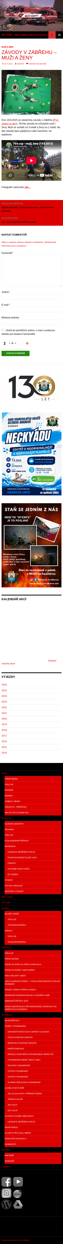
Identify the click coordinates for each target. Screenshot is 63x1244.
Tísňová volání (15, 1099)
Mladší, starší (12, 914)
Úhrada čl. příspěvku (16, 807)
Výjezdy (9, 880)
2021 (4, 713)
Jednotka (6, 818)
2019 (4, 724)
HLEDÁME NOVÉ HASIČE (19, 869)
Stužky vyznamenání (15, 1026)
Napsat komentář (37, 64)
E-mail (6, 305)
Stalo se (9, 784)
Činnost (12, 863)
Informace (10, 846)
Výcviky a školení (13, 886)
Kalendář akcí (12, 1021)
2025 (4, 690)
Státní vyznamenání (18, 1071)
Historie (9, 790)
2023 (4, 702)
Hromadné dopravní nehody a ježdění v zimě (27, 995)
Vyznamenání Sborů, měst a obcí (24, 1060)
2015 (4, 747)
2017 (4, 736)
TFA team (6, 903)
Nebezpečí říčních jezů (16, 1001)
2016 (4, 741)
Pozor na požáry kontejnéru (20, 970)
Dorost (8, 931)
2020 (4, 719)
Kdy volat (13, 1110)
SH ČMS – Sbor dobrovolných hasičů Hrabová (25, 35)
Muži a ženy (7, 47)
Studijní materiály (17, 925)
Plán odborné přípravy (17, 841)
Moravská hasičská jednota (22, 1043)
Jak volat (12, 1105)
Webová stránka (10, 317)
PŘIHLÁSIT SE (9, 1226)
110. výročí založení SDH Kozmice (19, 220)
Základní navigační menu (59, 35)
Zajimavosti (10, 1144)
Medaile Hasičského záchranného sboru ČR (30, 1054)
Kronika (9, 796)
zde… (27, 187)
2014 (4, 753)
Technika (9, 829)
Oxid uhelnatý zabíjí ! (15, 976)
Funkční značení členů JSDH (22, 858)
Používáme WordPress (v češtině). (16, 1240)
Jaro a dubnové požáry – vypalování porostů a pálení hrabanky (32, 982)
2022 (4, 707)
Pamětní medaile (16, 1049)
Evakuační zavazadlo (15, 1139)
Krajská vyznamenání (19, 1066)
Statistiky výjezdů (14, 891)
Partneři (6, 1150)
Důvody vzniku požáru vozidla (20, 990)
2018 (4, 730)
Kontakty (6, 1167)
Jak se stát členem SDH (17, 813)
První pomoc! (11, 1127)
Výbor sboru (11, 779)
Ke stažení (13, 874)
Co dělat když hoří (14, 1088)
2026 (4, 685)
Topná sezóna (12, 959)
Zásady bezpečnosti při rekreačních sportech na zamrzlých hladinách (31, 1008)
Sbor (4, 773)
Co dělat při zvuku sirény (18, 1133)
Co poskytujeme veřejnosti (19, 1116)
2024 (4, 696)
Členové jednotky (14, 824)
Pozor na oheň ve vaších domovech (23, 964)
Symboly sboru (12, 801)
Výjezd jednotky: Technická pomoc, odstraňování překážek (27, 207)
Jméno (6, 292)
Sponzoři (9, 1161)
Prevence (7, 948)
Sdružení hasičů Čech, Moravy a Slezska (28, 1032)
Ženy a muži (7, 897)
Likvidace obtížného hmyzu (21, 852)
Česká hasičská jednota (20, 1037)
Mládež (5, 908)
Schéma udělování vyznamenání (24, 1082)
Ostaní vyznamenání (18, 1077)
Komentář (8, 253)
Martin (20, 64)
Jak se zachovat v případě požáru (25, 1094)
